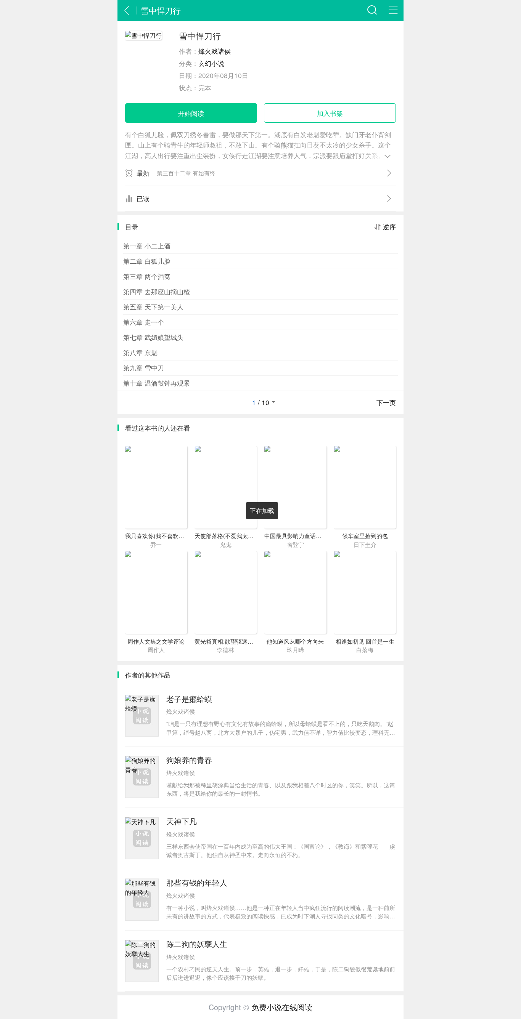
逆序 (389, 227)
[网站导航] (393, 10)
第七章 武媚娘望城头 (153, 337)
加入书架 (330, 113)
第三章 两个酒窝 (146, 276)
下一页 (386, 402)
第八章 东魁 (140, 352)
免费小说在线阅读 (281, 1007)
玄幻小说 (211, 63)
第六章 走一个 (143, 322)
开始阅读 (191, 113)
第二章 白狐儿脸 (146, 261)
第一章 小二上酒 (146, 245)
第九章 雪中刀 (143, 367)
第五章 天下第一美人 (153, 306)
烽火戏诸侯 (214, 51)
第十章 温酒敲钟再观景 (156, 383)
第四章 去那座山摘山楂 (156, 291)
